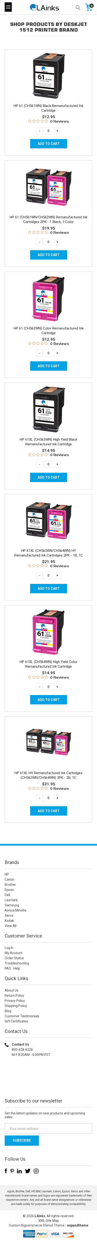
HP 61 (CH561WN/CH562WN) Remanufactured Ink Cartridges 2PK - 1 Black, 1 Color (48, 219)
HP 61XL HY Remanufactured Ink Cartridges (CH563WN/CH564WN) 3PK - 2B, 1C (48, 775)
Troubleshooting (17, 963)
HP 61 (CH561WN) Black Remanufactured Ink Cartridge (48, 108)
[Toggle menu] (8, 7)
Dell (7, 895)
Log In (9, 948)
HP (7, 874)
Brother (10, 884)
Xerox (9, 915)
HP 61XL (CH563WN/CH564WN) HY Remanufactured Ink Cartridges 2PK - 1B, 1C (48, 553)
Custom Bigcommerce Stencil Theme (37, 1225)
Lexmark (11, 900)
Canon (9, 879)
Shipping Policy (16, 1006)
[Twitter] (28, 1171)
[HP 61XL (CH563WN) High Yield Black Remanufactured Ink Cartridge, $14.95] (48, 409)
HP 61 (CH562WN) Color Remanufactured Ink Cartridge (49, 330)
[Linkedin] (19, 1171)
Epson (9, 890)
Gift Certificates (16, 1021)
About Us (11, 990)
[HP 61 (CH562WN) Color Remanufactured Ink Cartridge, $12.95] (48, 298)
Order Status (14, 958)
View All (10, 926)
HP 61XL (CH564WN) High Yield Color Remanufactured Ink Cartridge (48, 664)
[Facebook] (6, 1171)
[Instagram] (36, 1171)
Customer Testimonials (22, 1016)
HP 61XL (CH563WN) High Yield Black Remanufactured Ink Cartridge (48, 441)
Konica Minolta (15, 910)
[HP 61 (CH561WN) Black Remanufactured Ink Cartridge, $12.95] (48, 75)
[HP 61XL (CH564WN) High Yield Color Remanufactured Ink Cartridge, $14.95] (48, 631)
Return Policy (14, 995)
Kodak (9, 921)
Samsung (12, 905)
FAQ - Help (12, 968)
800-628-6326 (22, 1049)
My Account (13, 953)
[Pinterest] (12, 1171)
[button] (48, 1084)
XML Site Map (48, 1221)
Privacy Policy (15, 1001)
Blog (8, 1011)
